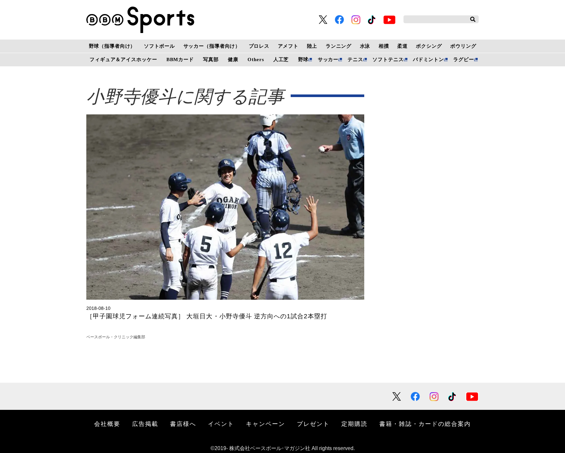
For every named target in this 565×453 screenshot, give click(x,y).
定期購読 (354, 424)
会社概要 (107, 424)
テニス (355, 59)
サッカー (328, 59)
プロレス (259, 46)
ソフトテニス (387, 59)
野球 (303, 59)
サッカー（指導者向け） (212, 46)
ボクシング (429, 46)
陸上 (312, 46)
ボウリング (463, 46)
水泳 (365, 46)
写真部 (211, 59)
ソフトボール (159, 46)
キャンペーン (265, 424)
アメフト (288, 46)
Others (256, 59)
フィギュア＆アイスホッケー (123, 59)
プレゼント (313, 424)
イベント (221, 424)
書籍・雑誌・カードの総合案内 (425, 424)
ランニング (338, 46)
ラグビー (463, 59)
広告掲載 (145, 424)
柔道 (402, 46)
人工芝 (281, 59)
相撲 (384, 46)
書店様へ (183, 424)
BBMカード (180, 59)
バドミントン (428, 59)
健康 (233, 59)
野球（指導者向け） (112, 46)
